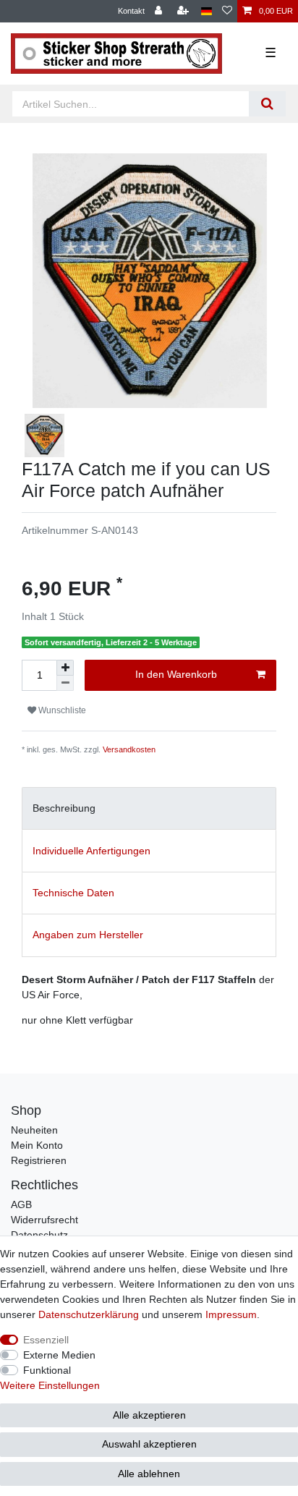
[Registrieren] (184, 11)
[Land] (206, 11)
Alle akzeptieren (149, 1415)
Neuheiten (34, 1130)
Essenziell (46, 1340)
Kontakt (131, 11)
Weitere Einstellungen (50, 1385)
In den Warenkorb (176, 674)
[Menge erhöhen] (65, 668)
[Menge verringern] (65, 683)
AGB (21, 1204)
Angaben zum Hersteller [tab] (88, 934)
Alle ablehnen (149, 1473)
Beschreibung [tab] (64, 808)
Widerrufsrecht (44, 1219)
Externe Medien (59, 1355)
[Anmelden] (160, 11)
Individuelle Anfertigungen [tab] (91, 851)
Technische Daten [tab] (73, 892)
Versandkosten (129, 749)
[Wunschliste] (227, 11)
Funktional (47, 1370)
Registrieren (39, 1160)
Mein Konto (37, 1145)
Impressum (231, 1314)
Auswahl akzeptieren (149, 1444)
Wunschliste (61, 710)
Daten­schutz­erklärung (88, 1314)
